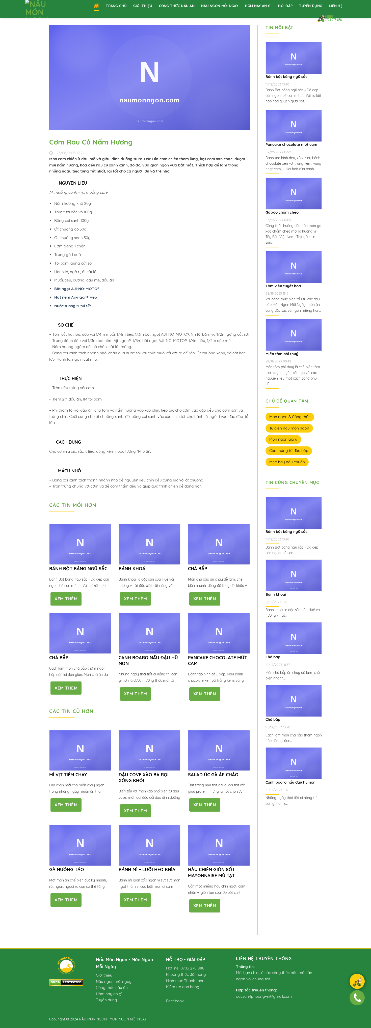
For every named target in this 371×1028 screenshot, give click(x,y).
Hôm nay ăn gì (258, 6)
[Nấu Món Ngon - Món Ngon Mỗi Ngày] (43, 9)
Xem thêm (66, 598)
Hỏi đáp (285, 6)
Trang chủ (116, 6)
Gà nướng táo (66, 869)
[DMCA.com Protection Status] (66, 982)
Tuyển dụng (310, 6)
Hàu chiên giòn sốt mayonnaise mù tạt (211, 872)
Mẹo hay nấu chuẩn (287, 462)
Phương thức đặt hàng (186, 974)
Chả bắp (197, 569)
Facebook (175, 1000)
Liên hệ (335, 6)
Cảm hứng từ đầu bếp (288, 450)
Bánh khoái (133, 569)
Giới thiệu (142, 6)
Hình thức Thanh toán (185, 980)
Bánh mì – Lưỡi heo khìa (147, 869)
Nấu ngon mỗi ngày (219, 6)
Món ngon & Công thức (289, 416)
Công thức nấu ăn (177, 6)
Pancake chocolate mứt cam (217, 660)
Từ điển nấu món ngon (289, 428)
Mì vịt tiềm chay (68, 775)
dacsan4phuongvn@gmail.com (264, 996)
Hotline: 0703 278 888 (185, 968)
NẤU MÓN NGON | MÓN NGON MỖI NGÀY (113, 1019)
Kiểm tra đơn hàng (182, 986)
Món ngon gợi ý (283, 439)
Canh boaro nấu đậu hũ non (148, 660)
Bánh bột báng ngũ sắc (78, 569)
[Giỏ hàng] (357, 982)
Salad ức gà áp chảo (213, 775)
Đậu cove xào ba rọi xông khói (144, 777)
